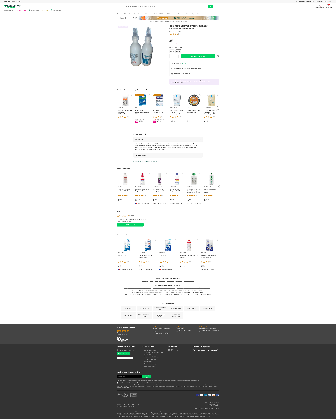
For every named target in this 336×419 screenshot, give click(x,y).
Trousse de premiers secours (137, 14)
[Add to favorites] (217, 56)
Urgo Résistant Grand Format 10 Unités (175, 294)
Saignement (179, 281)
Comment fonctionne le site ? (153, 352)
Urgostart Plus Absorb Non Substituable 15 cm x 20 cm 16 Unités (186, 292)
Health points (148, 361)
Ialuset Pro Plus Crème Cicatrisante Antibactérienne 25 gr (187, 290)
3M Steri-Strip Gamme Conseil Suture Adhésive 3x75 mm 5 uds (193, 288)
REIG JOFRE (172, 32)
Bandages (145, 281)
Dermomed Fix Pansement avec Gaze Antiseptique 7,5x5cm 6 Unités (150, 292)
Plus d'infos (179, 83)
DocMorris (121, 14)
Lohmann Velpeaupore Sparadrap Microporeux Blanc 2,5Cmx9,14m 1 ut (151, 290)
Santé (126, 14)
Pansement (162, 281)
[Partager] (217, 26)
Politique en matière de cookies (211, 407)
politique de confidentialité (131, 382)
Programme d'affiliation (151, 357)
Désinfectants (163, 14)
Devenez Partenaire (150, 359)
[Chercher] (210, 6)
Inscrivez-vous (147, 376)
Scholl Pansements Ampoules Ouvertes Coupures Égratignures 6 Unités (144, 294)
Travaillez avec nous (150, 355)
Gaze (156, 281)
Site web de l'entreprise (151, 364)
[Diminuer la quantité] (171, 56)
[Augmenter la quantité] (177, 56)
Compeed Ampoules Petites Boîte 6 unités (164, 288)
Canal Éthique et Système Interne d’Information (206, 408)
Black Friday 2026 (149, 366)
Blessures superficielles (152, 14)
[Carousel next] (218, 108)
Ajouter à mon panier (198, 56)
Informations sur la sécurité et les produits (146, 161)
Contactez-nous (123, 354)
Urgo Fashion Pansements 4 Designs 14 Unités (199, 294)
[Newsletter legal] (118, 382)
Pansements (170, 281)
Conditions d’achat (214, 405)
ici (128, 387)
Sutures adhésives (189, 281)
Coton (151, 281)
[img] (142, 47)
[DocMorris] (12, 6)
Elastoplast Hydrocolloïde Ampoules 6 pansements (137, 288)
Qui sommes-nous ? (150, 350)
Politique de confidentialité (212, 402)
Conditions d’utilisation (213, 404)
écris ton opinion (130, 225)
